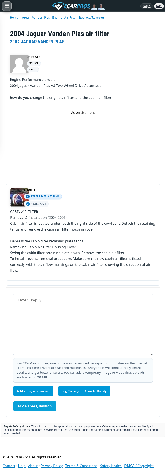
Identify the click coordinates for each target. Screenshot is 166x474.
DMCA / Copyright (139, 465)
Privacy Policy (52, 465)
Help (22, 465)
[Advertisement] (83, 145)
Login (147, 6)
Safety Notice (111, 465)
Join (159, 6)
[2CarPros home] (76, 6)
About (33, 465)
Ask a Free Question (35, 406)
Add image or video (33, 391)
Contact (9, 465)
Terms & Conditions (81, 465)
